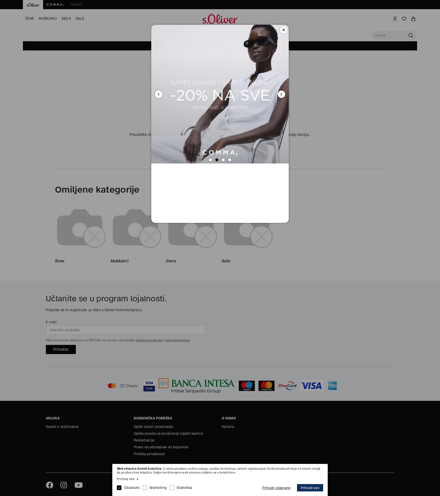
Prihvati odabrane (276, 488)
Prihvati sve (310, 488)
